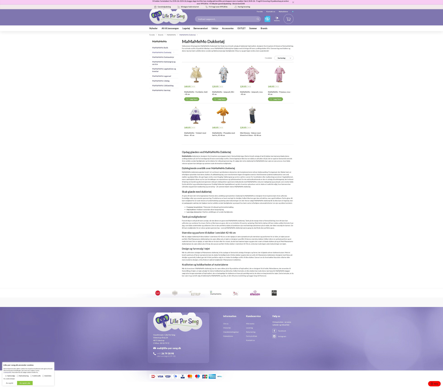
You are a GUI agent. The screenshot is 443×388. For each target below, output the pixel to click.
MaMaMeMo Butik (160, 47)
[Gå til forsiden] (168, 20)
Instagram (282, 336)
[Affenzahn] (255, 293)
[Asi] (235, 293)
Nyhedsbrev (283, 11)
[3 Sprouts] (157, 293)
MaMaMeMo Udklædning (163, 85)
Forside (260, 11)
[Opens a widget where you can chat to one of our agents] (434, 384)
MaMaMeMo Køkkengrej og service (163, 63)
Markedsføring (24, 376)
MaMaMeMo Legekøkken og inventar (164, 70)
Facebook (282, 331)
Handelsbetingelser (231, 332)
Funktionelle (36, 376)
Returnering (250, 332)
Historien (227, 328)
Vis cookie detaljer (9, 379)
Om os (225, 323)
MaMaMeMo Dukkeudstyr (163, 57)
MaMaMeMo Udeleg (160, 81)
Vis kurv (287, 16)
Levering (249, 328)
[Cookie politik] (293, 11)
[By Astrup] (194, 293)
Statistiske (47, 376)
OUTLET (241, 28)
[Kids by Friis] (274, 293)
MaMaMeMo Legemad (161, 76)
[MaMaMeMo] (216, 293)
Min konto (250, 323)
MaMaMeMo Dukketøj (161, 52)
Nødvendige (11, 376)
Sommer (253, 28)
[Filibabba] (175, 293)
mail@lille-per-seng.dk (169, 348)
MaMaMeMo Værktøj (161, 90)
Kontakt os (270, 11)
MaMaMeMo (187, 156)
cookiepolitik (7, 372)
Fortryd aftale (251, 336)
